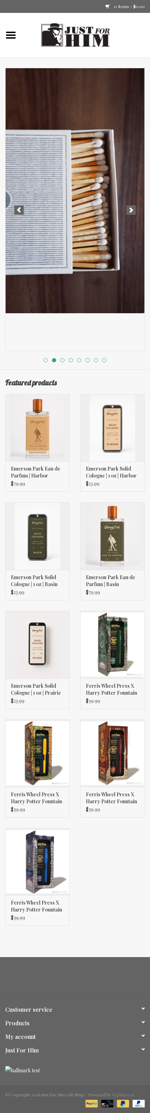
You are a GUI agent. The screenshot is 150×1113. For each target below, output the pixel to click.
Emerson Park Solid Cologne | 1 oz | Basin (34, 580)
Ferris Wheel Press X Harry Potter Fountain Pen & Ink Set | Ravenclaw (36, 906)
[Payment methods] (91, 1103)
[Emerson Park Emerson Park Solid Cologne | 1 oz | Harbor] (112, 427)
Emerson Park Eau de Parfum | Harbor (35, 472)
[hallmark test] (75, 1070)
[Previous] (19, 210)
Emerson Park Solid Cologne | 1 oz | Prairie (36, 689)
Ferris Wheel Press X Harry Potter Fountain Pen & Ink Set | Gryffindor (111, 798)
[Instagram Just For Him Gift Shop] (81, 978)
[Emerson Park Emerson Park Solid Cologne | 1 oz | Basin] (37, 536)
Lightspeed (123, 1094)
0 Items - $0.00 (129, 6)
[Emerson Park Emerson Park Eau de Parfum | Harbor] (37, 427)
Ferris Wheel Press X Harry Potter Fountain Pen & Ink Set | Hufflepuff (36, 798)
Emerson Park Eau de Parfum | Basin (110, 580)
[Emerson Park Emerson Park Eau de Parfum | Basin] (112, 536)
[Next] (131, 210)
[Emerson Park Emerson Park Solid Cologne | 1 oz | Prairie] (37, 644)
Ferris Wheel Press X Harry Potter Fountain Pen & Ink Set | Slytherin (111, 689)
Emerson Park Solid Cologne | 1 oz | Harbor (111, 472)
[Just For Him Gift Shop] (86, 34)
